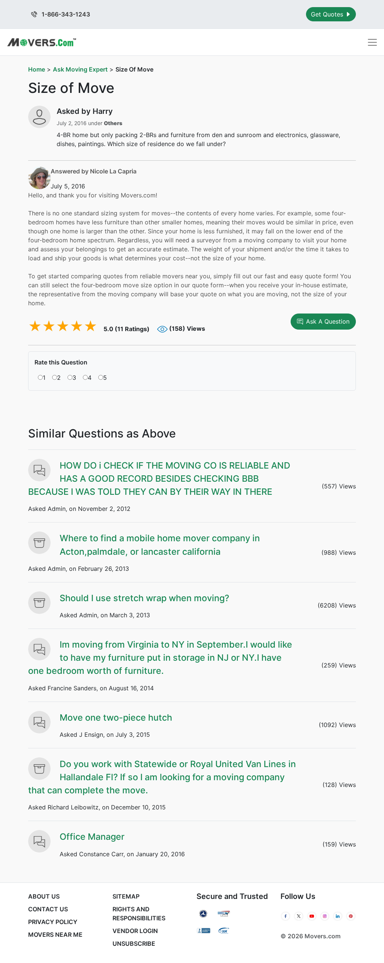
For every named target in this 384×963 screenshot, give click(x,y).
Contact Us (48, 909)
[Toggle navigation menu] (372, 42)
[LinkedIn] (338, 916)
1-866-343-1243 (65, 14)
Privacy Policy (52, 922)
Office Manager (92, 836)
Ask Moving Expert (80, 69)
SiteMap (126, 896)
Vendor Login (135, 931)
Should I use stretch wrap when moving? (144, 598)
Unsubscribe (133, 943)
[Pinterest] (351, 916)
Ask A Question (328, 321)
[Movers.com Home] (41, 42)
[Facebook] (285, 916)
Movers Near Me (55, 934)
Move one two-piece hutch (116, 717)
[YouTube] (312, 916)
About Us (44, 896)
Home (36, 69)
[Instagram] (325, 916)
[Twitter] (299, 916)
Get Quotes (328, 14)
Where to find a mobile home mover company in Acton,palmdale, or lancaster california (160, 545)
